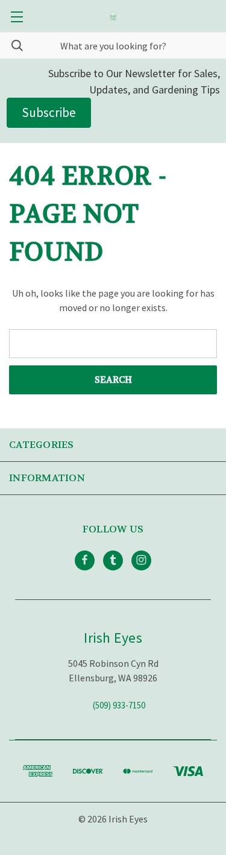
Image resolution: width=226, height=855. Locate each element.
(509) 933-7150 (119, 704)
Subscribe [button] (49, 112)
